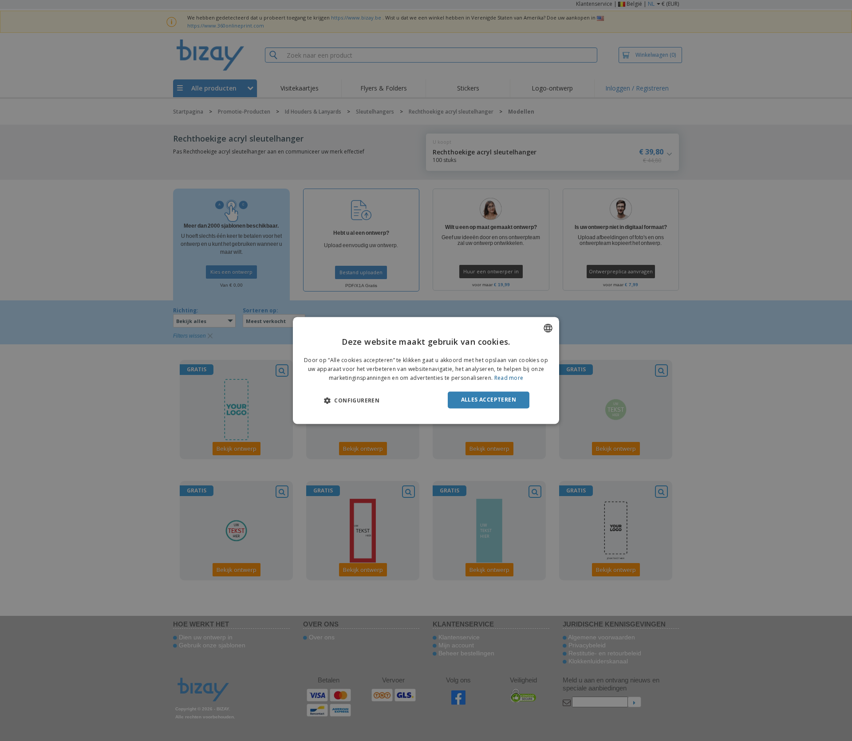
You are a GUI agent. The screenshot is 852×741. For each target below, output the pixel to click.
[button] (352, 400)
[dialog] (426, 370)
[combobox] (548, 327)
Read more (509, 378)
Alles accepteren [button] (488, 399)
